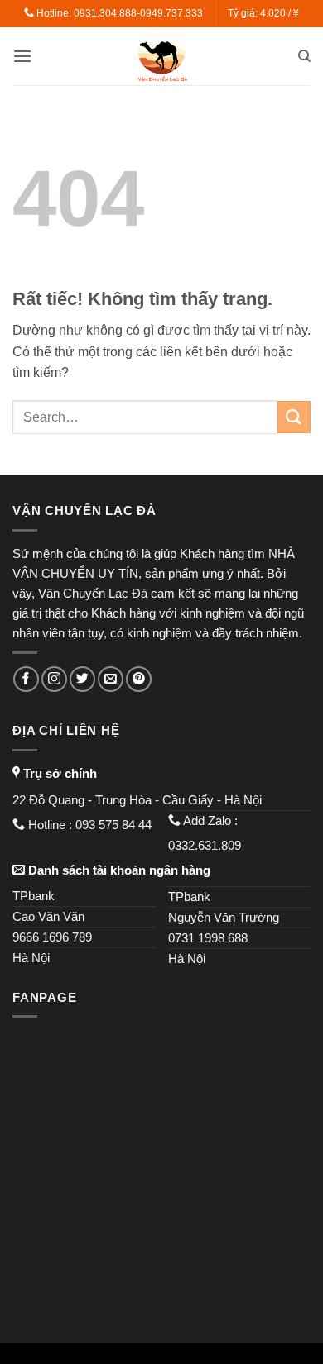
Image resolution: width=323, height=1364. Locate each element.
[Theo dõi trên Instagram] (54, 679)
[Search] (304, 56)
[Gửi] (294, 417)
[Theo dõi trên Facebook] (26, 679)
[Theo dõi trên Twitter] (82, 679)
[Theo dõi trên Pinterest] (139, 679)
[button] (22, 56)
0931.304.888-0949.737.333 (138, 13)
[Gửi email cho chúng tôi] (110, 679)
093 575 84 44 (115, 825)
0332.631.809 (206, 845)
